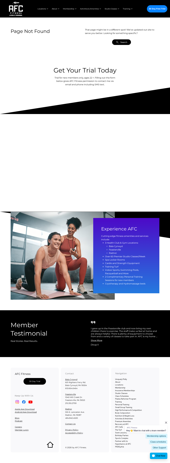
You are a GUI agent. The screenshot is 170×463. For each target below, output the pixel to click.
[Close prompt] (166, 422)
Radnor (68, 409)
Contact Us (70, 424)
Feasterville (70, 394)
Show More (96, 340)
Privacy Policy (71, 430)
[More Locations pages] (47, 8)
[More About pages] (58, 8)
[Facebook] (24, 402)
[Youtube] (30, 402)
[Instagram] (17, 402)
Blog (17, 418)
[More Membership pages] (75, 8)
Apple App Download (25, 409)
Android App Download (26, 412)
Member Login (22, 430)
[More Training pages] (131, 8)
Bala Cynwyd (71, 379)
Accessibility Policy (74, 433)
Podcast (18, 421)
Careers (18, 427)
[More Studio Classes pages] (118, 8)
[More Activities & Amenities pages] (100, 8)
